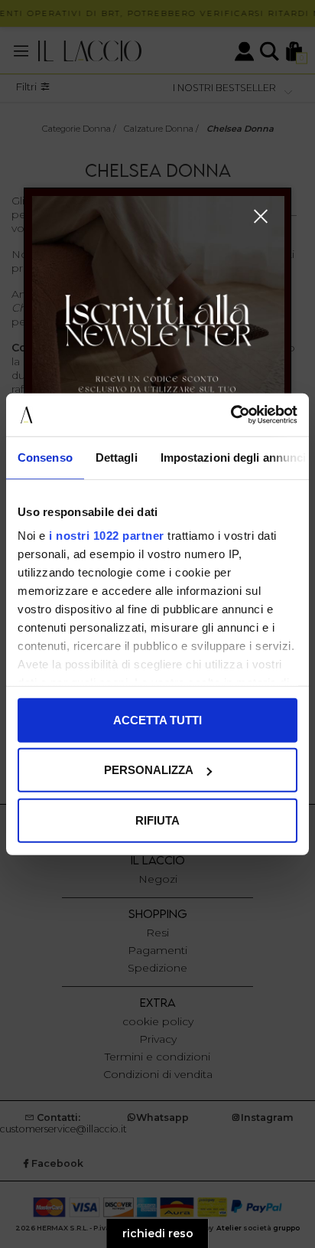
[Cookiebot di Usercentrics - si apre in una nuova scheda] (230, 415)
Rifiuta (157, 819)
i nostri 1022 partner (106, 535)
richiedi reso (157, 1233)
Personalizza (148, 769)
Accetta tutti (157, 719)
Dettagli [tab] (117, 456)
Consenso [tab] (45, 456)
